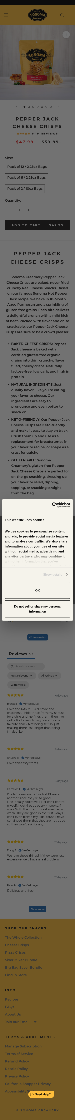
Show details (52, 574)
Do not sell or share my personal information (37, 609)
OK (37, 590)
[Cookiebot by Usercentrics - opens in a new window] (53, 505)
